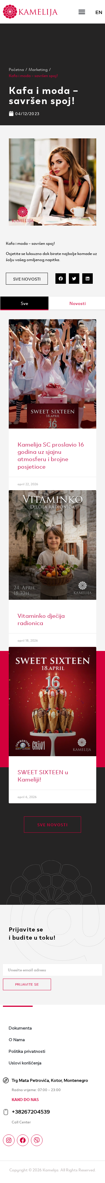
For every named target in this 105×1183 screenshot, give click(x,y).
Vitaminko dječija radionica (41, 619)
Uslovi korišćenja (25, 1063)
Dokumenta (20, 1028)
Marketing (38, 69)
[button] (82, 11)
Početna (16, 69)
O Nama (17, 1040)
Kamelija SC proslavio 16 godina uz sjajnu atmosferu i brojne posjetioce (51, 455)
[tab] (24, 303)
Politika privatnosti (27, 1051)
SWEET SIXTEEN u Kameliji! (43, 775)
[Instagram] (9, 1140)
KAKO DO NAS (25, 1099)
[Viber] (37, 1140)
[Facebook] (23, 1140)
